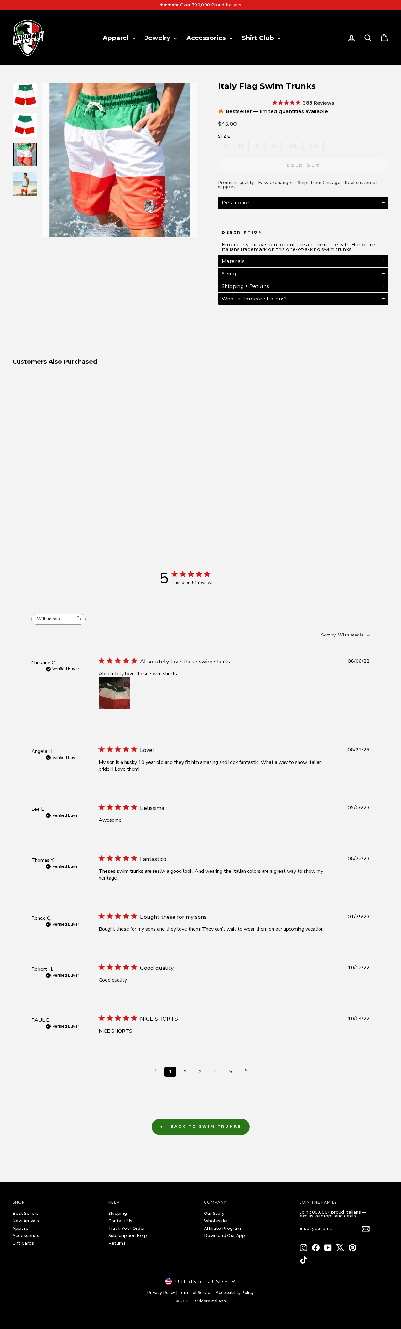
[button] (303, 203)
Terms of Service (196, 1292)
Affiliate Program (222, 1228)
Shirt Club (259, 38)
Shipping (117, 1213)
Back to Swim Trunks (205, 1126)
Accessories (207, 38)
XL (273, 146)
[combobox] (345, 635)
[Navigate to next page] (246, 1070)
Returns (117, 1243)
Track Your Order (126, 1228)
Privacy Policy (161, 1292)
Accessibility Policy (235, 1292)
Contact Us (120, 1221)
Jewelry (158, 38)
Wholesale (215, 1221)
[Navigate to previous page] (155, 1070)
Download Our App (224, 1235)
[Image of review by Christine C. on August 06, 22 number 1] (114, 693)
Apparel (117, 38)
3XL (314, 146)
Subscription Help (127, 1235)
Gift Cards (23, 1243)
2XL (293, 146)
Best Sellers (26, 1213)
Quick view (56, 462)
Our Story (214, 1213)
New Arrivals (26, 1221)
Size (224, 136)
